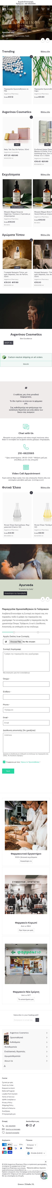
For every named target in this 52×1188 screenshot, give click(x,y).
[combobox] (26, 15)
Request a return (8, 1088)
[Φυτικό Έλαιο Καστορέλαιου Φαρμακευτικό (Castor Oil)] (17, 515)
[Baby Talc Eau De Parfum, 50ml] (17, 139)
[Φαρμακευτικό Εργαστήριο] (26, 825)
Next (8, 771)
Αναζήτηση (6, 1111)
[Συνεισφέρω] (37, 1020)
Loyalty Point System (9, 1094)
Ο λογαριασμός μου (9, 1114)
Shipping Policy (7, 1105)
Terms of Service (8, 1097)
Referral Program (8, 1091)
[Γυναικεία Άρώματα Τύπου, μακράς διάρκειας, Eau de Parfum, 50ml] (17, 264)
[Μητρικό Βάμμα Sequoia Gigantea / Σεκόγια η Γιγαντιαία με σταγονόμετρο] (17, 203)
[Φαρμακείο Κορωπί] (26, 894)
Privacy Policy (7, 1102)
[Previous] (43, 40)
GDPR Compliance (9, 1100)
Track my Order (8, 1085)
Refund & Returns (8, 1108)
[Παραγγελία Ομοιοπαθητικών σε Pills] (17, 78)
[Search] (47, 15)
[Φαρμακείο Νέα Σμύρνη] (26, 963)
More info (26, 364)
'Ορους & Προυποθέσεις (30, 762)
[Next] (48, 40)
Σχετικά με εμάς (7, 1082)
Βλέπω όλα (45, 51)
